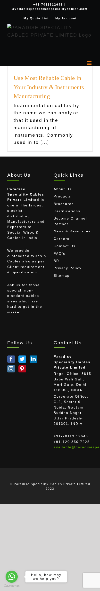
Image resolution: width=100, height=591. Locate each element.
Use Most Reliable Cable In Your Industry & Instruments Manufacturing (49, 87)
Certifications (67, 211)
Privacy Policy (68, 268)
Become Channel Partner (70, 221)
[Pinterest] (22, 368)
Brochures (64, 204)
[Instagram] (11, 368)
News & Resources (72, 231)
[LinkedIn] (33, 359)
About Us (63, 189)
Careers (61, 239)
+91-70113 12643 (71, 436)
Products (62, 196)
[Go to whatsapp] (12, 577)
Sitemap (62, 275)
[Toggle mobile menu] (90, 63)
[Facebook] (11, 359)
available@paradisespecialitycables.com (50, 9)
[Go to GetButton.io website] (11, 586)
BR (56, 261)
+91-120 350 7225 (72, 442)
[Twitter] (22, 359)
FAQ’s (59, 253)
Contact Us (64, 246)
